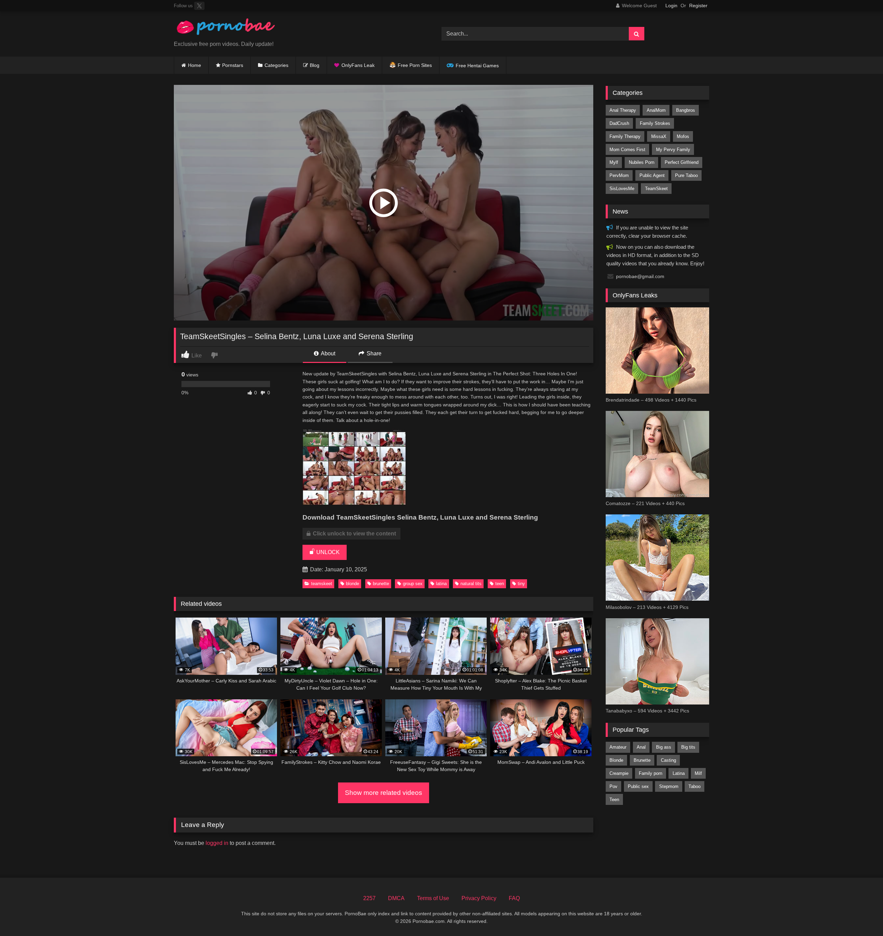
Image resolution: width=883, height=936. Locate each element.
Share (373, 353)
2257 (369, 898)
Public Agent (652, 175)
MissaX (658, 136)
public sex (638, 786)
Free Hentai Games (477, 65)
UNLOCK (327, 552)
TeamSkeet (321, 583)
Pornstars (232, 65)
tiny (521, 583)
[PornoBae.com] (225, 28)
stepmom (668, 786)
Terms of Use (433, 898)
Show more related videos (383, 792)
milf (698, 773)
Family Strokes (655, 123)
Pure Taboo (686, 175)
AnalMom (656, 110)
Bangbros (685, 110)
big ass (663, 747)
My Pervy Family (673, 149)
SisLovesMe (621, 188)
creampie (618, 773)
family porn (650, 773)
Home (194, 65)
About (327, 353)
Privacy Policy (479, 898)
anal (641, 747)
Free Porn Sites (415, 65)
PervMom (619, 175)
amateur (617, 747)
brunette (381, 583)
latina (441, 583)
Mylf (613, 162)
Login (671, 5)
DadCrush (619, 123)
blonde (352, 583)
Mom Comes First (627, 149)
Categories (276, 65)
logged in (217, 843)
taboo (694, 786)
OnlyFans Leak (358, 65)
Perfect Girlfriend (681, 162)
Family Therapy (625, 136)
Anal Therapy (622, 110)
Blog (314, 65)
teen (499, 583)
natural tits (471, 583)
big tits (688, 747)
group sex (413, 583)
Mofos (683, 136)
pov (613, 786)
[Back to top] (861, 915)
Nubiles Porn (641, 162)
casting (668, 760)
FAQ (514, 898)
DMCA (396, 898)
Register (698, 5)
